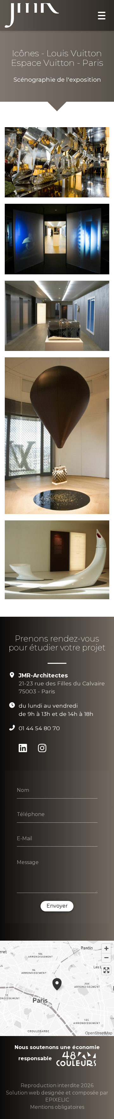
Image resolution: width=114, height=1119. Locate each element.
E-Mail (24, 838)
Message (28, 862)
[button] (57, 983)
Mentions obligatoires (57, 1107)
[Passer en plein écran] (106, 970)
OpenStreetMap (98, 1032)
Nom (23, 790)
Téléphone (31, 814)
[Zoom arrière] (106, 957)
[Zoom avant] (106, 948)
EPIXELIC (57, 1100)
